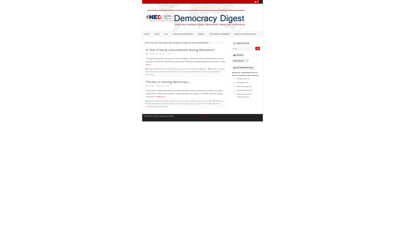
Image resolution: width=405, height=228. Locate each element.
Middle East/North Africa (245, 34)
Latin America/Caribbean (219, 34)
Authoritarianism (159, 69)
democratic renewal (205, 101)
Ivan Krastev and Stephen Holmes (163, 104)
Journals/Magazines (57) (244, 90)
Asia (166, 34)
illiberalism (203, 69)
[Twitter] (256, 1)
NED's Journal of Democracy (170, 72)
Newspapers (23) (242, 82)
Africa (157, 34)
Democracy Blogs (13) (244, 86)
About (147, 34)
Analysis (150, 69)
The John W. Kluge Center (184, 104)
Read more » (161, 97)
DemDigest (151, 54)
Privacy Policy (202, 116)
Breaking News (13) (243, 79)
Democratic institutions (191, 69)
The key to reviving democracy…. (168, 82)
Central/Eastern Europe (183, 34)
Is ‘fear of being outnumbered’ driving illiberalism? (180, 50)
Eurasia (201, 34)
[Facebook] (258, 1)
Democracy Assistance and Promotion (167, 101)
